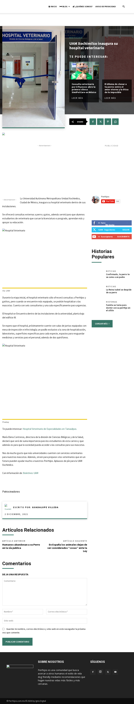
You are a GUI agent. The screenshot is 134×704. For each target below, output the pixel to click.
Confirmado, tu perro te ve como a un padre (118, 275)
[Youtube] (115, 672)
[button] (123, 6)
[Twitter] (100, 121)
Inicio (53, 6)
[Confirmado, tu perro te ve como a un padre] (98, 276)
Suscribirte (123, 236)
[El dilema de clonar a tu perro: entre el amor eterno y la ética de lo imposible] (117, 70)
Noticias (76, 37)
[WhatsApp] (115, 121)
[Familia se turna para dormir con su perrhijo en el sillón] (98, 307)
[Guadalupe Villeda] (9, 507)
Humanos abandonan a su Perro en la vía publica (21, 546)
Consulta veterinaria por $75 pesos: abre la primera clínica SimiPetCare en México (84, 88)
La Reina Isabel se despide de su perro (118, 291)
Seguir (125, 229)
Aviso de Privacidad (105, 6)
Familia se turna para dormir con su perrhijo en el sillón (118, 308)
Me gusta (109, 225)
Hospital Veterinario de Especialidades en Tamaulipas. (49, 428)
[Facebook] (93, 121)
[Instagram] (100, 671)
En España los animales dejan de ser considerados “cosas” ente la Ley (67, 547)
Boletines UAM (30, 473)
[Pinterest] (108, 121)
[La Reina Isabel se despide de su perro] (98, 291)
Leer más (77, 98)
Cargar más (101, 323)
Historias (111, 302)
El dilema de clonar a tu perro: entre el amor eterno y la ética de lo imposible (116, 88)
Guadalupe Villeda (45, 507)
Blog (64, 6)
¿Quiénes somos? (83, 6)
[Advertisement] (67, 20)
